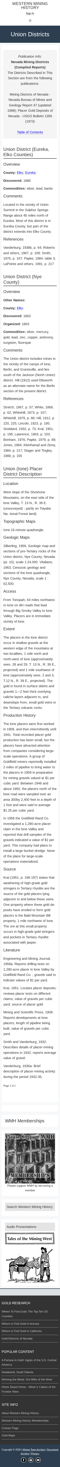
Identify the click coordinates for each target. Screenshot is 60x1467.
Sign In (30, 13)
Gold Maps (8, 1435)
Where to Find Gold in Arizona (20, 1323)
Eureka (30, 172)
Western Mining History (30, 6)
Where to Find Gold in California (22, 1331)
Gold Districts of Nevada (17, 1338)
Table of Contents (30, 132)
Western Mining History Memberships (25, 1420)
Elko (20, 172)
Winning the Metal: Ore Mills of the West (27, 1379)
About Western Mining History (20, 1413)
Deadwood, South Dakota (17, 1372)
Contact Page (10, 1428)
